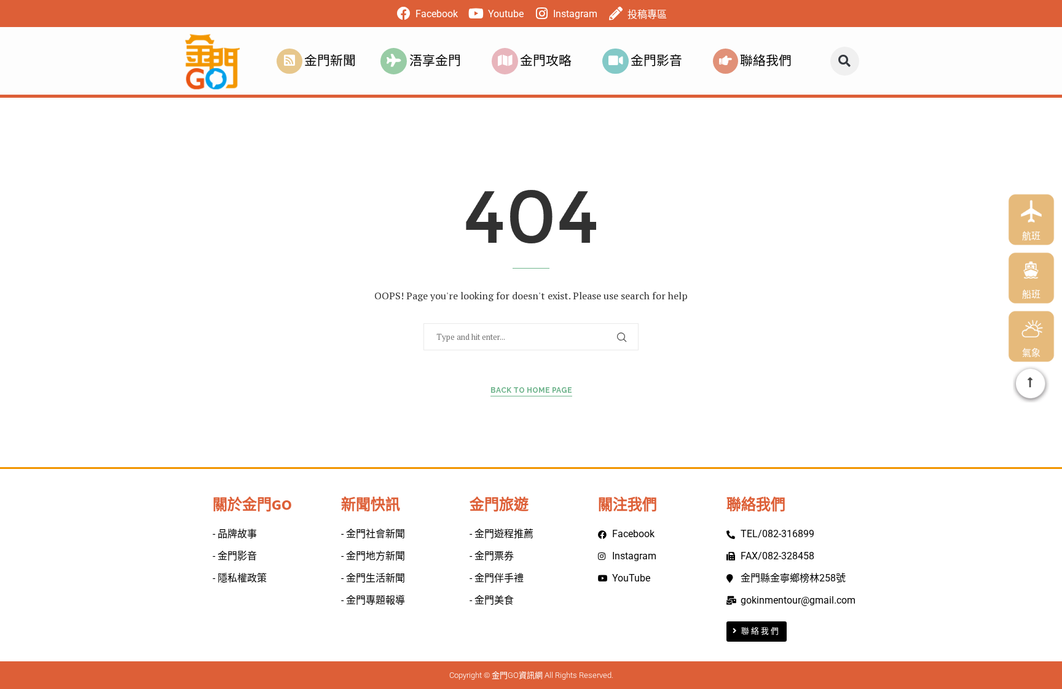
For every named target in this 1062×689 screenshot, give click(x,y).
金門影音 (656, 60)
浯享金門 (435, 60)
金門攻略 (546, 60)
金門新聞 (330, 60)
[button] (844, 61)
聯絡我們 (766, 60)
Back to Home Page (531, 390)
